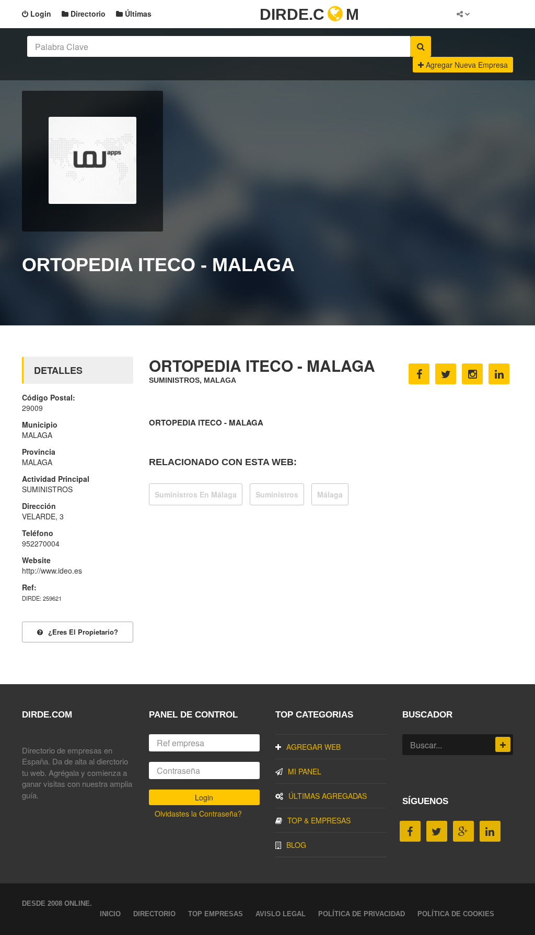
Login (39, 13)
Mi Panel (304, 771)
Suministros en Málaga (196, 494)
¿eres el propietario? (83, 632)
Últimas (137, 13)
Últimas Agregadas (327, 796)
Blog (296, 845)
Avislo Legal (280, 914)
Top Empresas (215, 914)
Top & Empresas (319, 820)
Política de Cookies (455, 914)
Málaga (330, 494)
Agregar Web (313, 747)
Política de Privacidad (361, 914)
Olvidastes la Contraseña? (198, 813)
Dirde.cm (309, 14)
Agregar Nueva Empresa (466, 64)
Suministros (276, 494)
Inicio (110, 914)
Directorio (87, 13)
